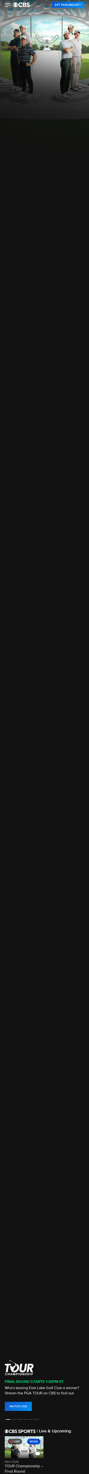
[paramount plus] (21, 4)
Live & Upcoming (54, 1431)
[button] (7, 5)
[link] (68, 5)
